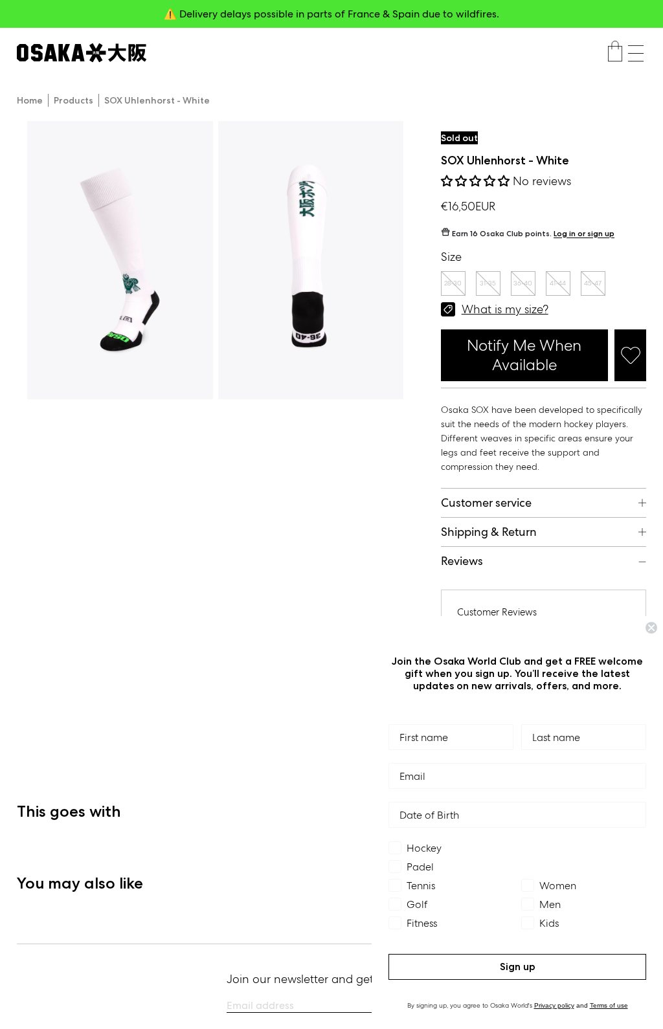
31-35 (488, 283)
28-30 (453, 283)
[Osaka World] (81, 52)
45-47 (592, 283)
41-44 (558, 283)
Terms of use (609, 1005)
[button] (635, 53)
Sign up (517, 966)
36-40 (522, 283)
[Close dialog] (651, 627)
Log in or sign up (584, 234)
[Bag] (615, 53)
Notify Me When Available (524, 355)
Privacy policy (554, 1005)
